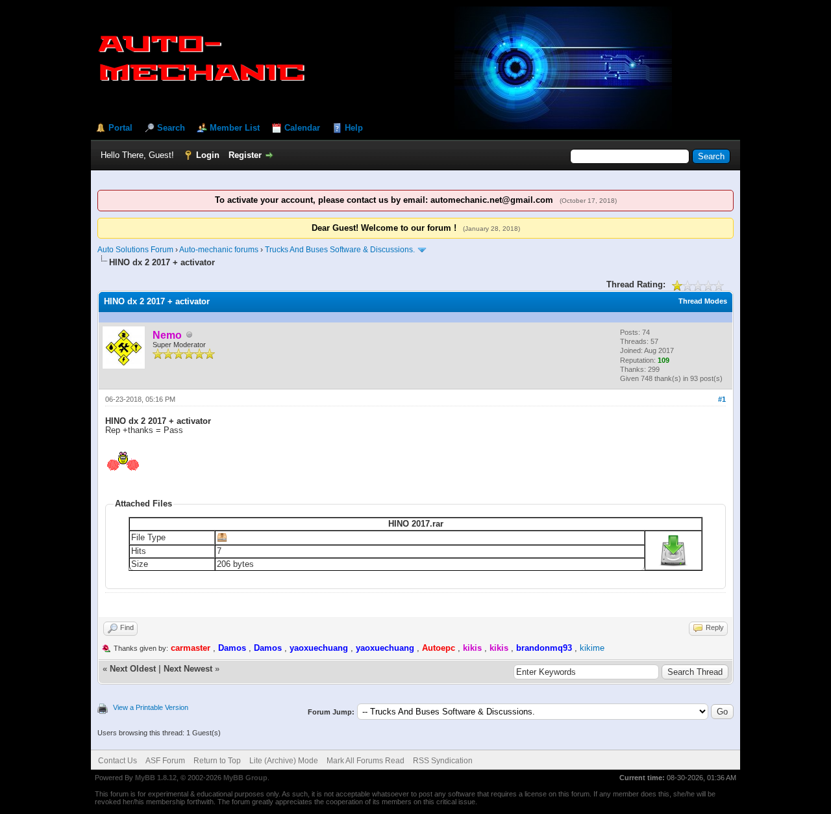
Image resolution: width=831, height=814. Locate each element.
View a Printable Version (150, 707)
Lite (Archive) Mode (283, 760)
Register (245, 155)
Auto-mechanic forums (218, 249)
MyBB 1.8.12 (156, 777)
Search (171, 128)
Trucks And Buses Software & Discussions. (340, 249)
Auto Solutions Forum (135, 249)
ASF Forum (165, 760)
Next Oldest (133, 669)
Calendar (302, 128)
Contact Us (117, 760)
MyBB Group (245, 777)
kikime (592, 648)
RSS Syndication (443, 760)
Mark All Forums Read (365, 760)
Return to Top (217, 760)
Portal (120, 128)
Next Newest (188, 669)
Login (207, 155)
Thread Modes (702, 301)
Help (354, 128)
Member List (235, 128)
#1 (722, 399)
